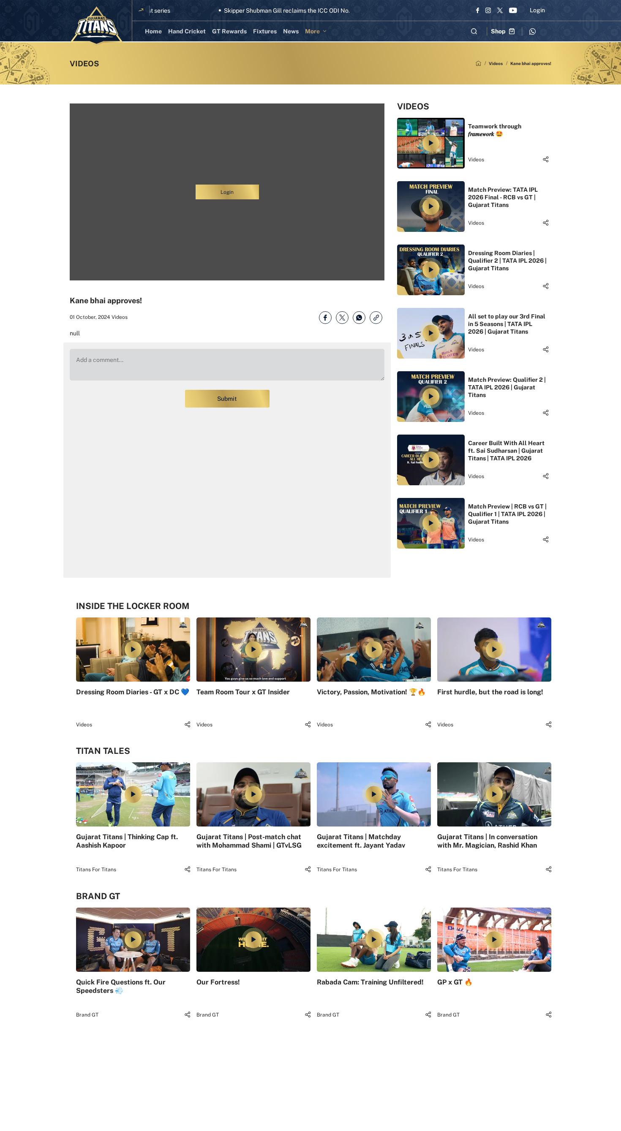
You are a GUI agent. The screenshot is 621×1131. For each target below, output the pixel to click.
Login (537, 10)
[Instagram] (488, 10)
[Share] (545, 159)
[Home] (478, 63)
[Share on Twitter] (342, 317)
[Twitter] (500, 10)
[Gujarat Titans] (96, 26)
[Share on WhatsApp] (359, 317)
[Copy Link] (376, 317)
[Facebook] (477, 10)
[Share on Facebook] (325, 317)
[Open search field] (474, 31)
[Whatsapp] (532, 31)
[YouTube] (513, 10)
